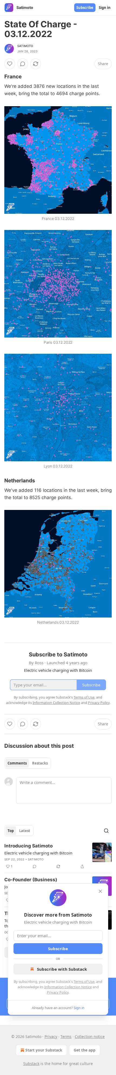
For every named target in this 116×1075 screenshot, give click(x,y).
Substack (31, 1063)
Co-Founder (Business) (30, 879)
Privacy (51, 1036)
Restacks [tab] (40, 763)
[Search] (106, 830)
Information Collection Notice (68, 986)
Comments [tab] (17, 763)
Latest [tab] (24, 830)
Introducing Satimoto (28, 846)
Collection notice (90, 1036)
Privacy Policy (58, 992)
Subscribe (84, 7)
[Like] (9, 63)
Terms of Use (84, 981)
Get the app (84, 1050)
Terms (65, 1036)
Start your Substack (43, 1050)
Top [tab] (11, 830)
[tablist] (27, 763)
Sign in (105, 7)
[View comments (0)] (22, 63)
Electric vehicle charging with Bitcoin (38, 853)
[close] (100, 891)
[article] (58, 856)
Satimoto (25, 46)
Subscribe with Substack (62, 969)
